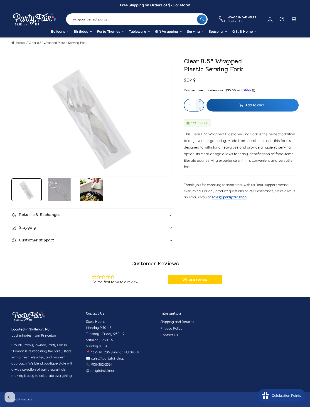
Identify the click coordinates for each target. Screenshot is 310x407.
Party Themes (108, 31)
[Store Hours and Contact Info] (282, 19)
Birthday (81, 31)
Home (20, 43)
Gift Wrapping (166, 31)
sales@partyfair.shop (107, 358)
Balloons (58, 31)
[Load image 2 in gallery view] (59, 189)
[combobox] (137, 19)
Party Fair (26, 399)
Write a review (194, 279)
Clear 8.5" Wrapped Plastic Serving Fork (58, 43)
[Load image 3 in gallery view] (92, 189)
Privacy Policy (171, 328)
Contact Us (169, 335)
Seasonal (216, 31)
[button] (59, 33)
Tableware (137, 31)
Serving (193, 31)
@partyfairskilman (100, 370)
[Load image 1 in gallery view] (26, 189)
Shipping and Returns (177, 322)
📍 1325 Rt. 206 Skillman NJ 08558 (112, 352)
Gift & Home (242, 31)
